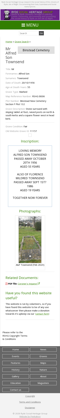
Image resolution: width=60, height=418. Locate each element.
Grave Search (22, 41)
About (43, 376)
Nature (43, 369)
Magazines (43, 382)
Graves (43, 356)
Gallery (15, 376)
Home (9, 41)
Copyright (30, 396)
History (16, 369)
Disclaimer (30, 407)
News (43, 349)
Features (15, 362)
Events (15, 356)
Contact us (15, 389)
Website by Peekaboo (30, 416)
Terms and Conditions (30, 402)
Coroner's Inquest (28, 283)
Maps (43, 362)
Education (15, 382)
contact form (42, 313)
